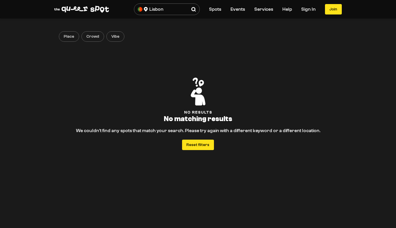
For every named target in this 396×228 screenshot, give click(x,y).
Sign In (308, 9)
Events (237, 9)
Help (287, 9)
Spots (215, 9)
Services (263, 9)
